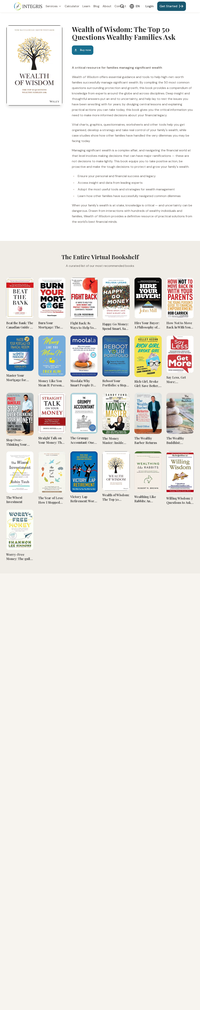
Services (52, 6)
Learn (86, 6)
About (107, 6)
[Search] (122, 6)
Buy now (85, 50)
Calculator (72, 6)
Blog (96, 6)
